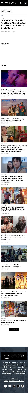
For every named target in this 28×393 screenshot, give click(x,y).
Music (2, 117)
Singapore (4, 144)
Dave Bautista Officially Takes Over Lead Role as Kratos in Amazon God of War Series (13, 238)
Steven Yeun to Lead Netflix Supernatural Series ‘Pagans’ (11, 266)
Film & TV (3, 88)
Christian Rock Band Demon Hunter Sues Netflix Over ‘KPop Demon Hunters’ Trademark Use (13, 294)
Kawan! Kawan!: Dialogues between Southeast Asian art (13, 321)
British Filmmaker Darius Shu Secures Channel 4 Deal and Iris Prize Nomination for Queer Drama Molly (13, 92)
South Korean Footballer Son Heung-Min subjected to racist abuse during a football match (13, 24)
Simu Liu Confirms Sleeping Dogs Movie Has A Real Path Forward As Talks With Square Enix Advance (12, 209)
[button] (14, 329)
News (2, 18)
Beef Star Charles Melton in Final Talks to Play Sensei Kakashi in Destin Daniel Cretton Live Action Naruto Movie (12, 179)
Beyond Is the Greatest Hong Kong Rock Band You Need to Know (12, 120)
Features (3, 318)
